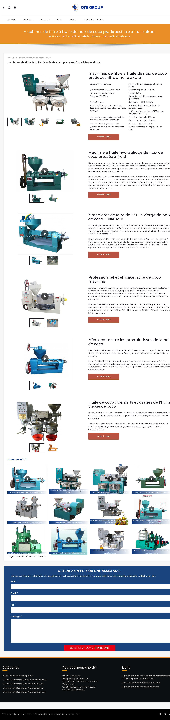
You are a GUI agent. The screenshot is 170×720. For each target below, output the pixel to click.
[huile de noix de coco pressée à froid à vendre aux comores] (110, 479)
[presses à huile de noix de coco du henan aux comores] (69, 540)
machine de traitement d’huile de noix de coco (24, 680)
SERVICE (73, 19)
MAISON (11, 19)
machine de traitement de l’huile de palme (22, 688)
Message (16, 616)
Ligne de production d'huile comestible (141, 682)
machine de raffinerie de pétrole (17, 676)
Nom (14, 581)
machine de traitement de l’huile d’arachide (23, 684)
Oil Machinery (64, 714)
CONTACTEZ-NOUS (93, 19)
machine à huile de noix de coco (30, 556)
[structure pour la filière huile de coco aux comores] (27, 509)
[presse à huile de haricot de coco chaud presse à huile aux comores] (27, 540)
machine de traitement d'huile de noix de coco (29, 58)
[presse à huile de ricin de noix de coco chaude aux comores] (27, 479)
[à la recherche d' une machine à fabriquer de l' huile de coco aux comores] (69, 479)
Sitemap (75, 714)
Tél (13, 605)
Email (14, 593)
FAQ (59, 19)
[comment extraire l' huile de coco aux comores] (69, 509)
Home (55, 36)
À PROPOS (44, 19)
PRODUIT (27, 19)
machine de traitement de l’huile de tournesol (24, 692)
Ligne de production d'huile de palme (140, 686)
